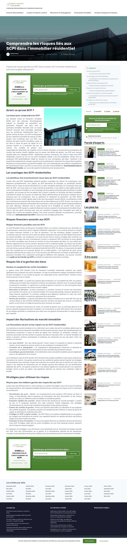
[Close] (97, 258)
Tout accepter (89, 541)
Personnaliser (104, 541)
